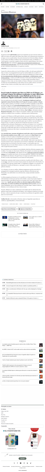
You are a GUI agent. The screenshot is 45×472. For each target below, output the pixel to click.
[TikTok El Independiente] (30, 463)
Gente (36, 6)
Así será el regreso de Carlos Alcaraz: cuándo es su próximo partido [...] (21, 285)
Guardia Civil (3, 420)
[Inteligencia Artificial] (11, 446)
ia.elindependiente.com (11, 448)
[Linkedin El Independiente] (27, 463)
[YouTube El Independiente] (20, 463)
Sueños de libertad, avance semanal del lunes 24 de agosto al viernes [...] (22, 298)
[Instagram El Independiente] (24, 463)
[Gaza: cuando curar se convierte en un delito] (25, 218)
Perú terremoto (42, 0)
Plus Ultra (3, 414)
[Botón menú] (1, 3)
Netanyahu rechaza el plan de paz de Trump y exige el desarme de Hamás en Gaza (14, 225)
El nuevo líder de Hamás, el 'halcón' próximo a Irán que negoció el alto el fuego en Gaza (35, 225)
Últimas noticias (8, 0)
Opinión (2, 6)
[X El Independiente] (14, 463)
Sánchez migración (24, 0)
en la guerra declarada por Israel (22, 105)
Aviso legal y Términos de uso (16, 466)
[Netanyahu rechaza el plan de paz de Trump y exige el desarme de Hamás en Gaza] (4, 225)
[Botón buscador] (43, 4)
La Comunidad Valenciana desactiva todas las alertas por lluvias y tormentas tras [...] (24, 294)
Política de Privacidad (6, 466)
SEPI (2, 413)
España (7, 6)
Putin (33, 0)
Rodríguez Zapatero (5, 416)
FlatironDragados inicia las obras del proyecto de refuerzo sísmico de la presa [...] (24, 282)
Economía (12, 6)
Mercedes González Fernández (7, 423)
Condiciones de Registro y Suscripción (28, 466)
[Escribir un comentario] (11, 51)
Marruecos (29, 0)
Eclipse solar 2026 (4, 411)
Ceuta (13, 0)
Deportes (41, 6)
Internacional (19, 6)
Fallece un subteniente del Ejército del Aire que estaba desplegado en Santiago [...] (23, 289)
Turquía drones (36, 0)
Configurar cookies (23, 467)
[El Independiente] (22, 4)
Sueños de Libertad (17, 0)
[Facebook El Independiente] (17, 463)
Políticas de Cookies (39, 466)
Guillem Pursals (5, 46)
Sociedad (31, 6)
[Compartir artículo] (2, 51)
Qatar (5, 161)
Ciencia (26, 6)
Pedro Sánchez (4, 418)
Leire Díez (3, 421)
